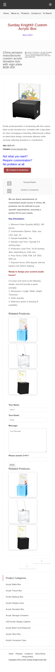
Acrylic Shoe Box (13, 634)
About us (15, 13)
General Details (29, 182)
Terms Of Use (40, 654)
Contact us (36, 13)
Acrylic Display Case (15, 603)
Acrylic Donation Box (19, 149)
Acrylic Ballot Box (13, 584)
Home (6, 13)
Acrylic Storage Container (17, 615)
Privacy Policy (27, 657)
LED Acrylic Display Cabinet (18, 621)
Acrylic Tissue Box (14, 590)
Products (25, 13)
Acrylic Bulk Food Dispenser (18, 628)
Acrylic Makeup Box (14, 597)
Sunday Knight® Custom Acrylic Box (27, 26)
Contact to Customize (18, 170)
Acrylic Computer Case (16, 640)
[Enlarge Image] (27, 79)
